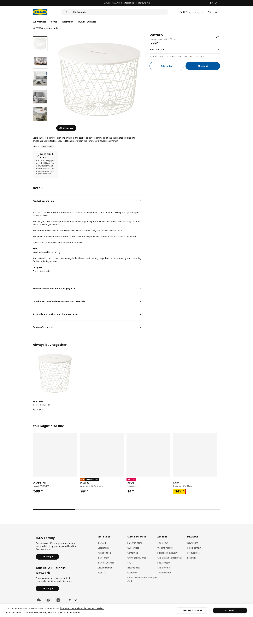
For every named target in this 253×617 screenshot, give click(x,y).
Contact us (132, 552)
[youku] (58, 600)
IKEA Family (103, 557)
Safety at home (134, 542)
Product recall (193, 552)
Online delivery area (136, 557)
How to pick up (157, 49)
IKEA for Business (106, 562)
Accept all (230, 610)
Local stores (103, 547)
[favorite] (217, 37)
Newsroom (192, 542)
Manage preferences (192, 610)
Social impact (163, 562)
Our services (133, 547)
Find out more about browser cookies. (82, 608)
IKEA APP (102, 542)
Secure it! (191, 557)
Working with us (165, 547)
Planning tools (104, 552)
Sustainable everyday (167, 552)
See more (45, 549)
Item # (36, 146)
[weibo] (48, 600)
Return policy (133, 567)
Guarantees (133, 572)
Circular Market (105, 567)
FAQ (129, 562)
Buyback (102, 572)
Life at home (163, 567)
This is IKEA (162, 542)
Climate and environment (169, 557)
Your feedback (164, 572)
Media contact (194, 547)
